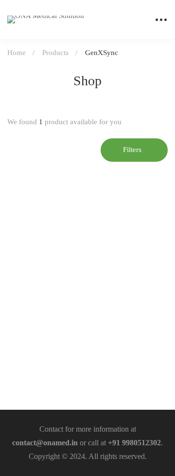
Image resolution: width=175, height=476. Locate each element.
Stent (18, 339)
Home (16, 53)
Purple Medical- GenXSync (56, 355)
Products (55, 53)
